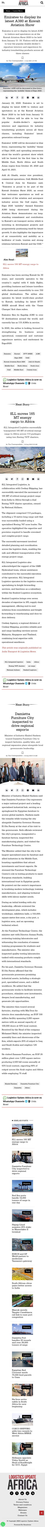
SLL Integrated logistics (14, 662)
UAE (27, 358)
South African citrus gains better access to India (22, 1285)
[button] (22, 58)
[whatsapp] (22, 97)
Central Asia (32, 370)
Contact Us (22, 1515)
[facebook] (17, 97)
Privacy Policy (22, 1502)
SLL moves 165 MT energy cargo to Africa (21, 266)
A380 (38, 354)
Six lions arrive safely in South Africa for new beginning (19, 1403)
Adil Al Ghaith (34, 362)
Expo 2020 (18, 358)
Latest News (18, 11)
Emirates (7, 354)
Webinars (22, 1510)
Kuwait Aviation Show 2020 (14, 362)
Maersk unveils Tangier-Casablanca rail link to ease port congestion (22, 1313)
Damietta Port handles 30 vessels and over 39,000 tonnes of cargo (21, 1341)
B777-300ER (28, 354)
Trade (28, 1271)
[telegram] (28, 97)
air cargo (31, 666)
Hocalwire (27, 1525)
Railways (26, 1298)
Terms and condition (22, 1505)
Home (8, 11)
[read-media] (22, 253)
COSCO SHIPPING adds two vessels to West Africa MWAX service (22, 1432)
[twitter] (12, 97)
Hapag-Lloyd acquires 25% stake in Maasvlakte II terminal (21, 1228)
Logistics (26, 1127)
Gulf (8, 370)
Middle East (9, 366)
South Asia (35, 366)
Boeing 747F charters (17, 666)
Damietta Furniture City (30, 1084)
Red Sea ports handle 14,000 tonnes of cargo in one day (21, 1199)
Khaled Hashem (11, 1084)
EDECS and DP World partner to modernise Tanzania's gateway (22, 1257)
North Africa (22, 366)
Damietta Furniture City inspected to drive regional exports (22, 722)
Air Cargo (26, 1387)
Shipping (26, 1183)
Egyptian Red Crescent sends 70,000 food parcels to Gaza (21, 1373)
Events (22, 1513)
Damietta (17, 1088)
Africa (36, 662)
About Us (22, 1499)
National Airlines (13, 670)
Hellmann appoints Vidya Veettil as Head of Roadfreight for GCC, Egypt (22, 1461)
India (29, 662)
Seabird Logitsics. (30, 670)
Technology (26, 1154)
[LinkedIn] (7, 97)
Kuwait (17, 354)
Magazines (22, 1507)
